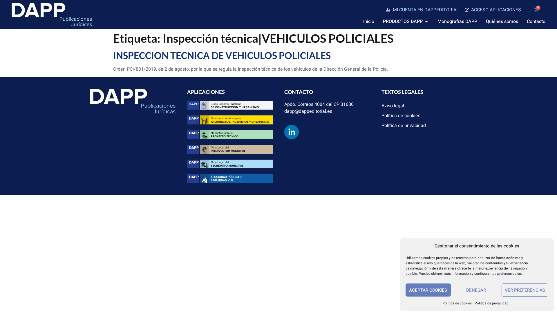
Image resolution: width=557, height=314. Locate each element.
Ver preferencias (525, 290)
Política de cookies (457, 303)
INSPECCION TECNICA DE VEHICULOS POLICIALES (222, 55)
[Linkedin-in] (291, 132)
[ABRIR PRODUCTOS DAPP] (426, 21)
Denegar (476, 290)
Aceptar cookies (428, 290)
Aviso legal (392, 105)
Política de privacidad (492, 303)
